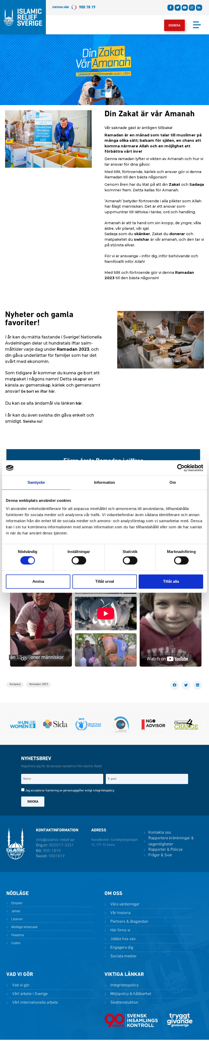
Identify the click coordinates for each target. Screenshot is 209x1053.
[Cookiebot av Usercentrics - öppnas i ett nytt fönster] (181, 468)
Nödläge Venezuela (23, 927)
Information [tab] (104, 482)
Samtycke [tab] (36, 482)
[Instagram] (192, 8)
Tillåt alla (171, 581)
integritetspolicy (103, 790)
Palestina (17, 935)
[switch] (79, 561)
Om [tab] (172, 482)
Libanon (16, 919)
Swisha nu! (33, 422)
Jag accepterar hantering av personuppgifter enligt (69, 790)
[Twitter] (178, 8)
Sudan (15, 943)
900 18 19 (73, 7)
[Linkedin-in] (199, 8)
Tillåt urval (104, 581)
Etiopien (16, 903)
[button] (174, 685)
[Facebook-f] (170, 8)
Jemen (15, 911)
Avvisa (38, 581)
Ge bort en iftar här (38, 392)
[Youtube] (185, 8)
